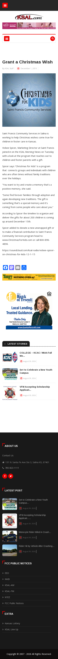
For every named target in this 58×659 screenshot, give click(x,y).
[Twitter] (10, 477)
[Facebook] (4, 477)
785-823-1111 (12, 467)
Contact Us (7, 455)
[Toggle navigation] (5, 5)
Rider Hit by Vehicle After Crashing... (36, 546)
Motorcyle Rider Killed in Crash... (35, 532)
